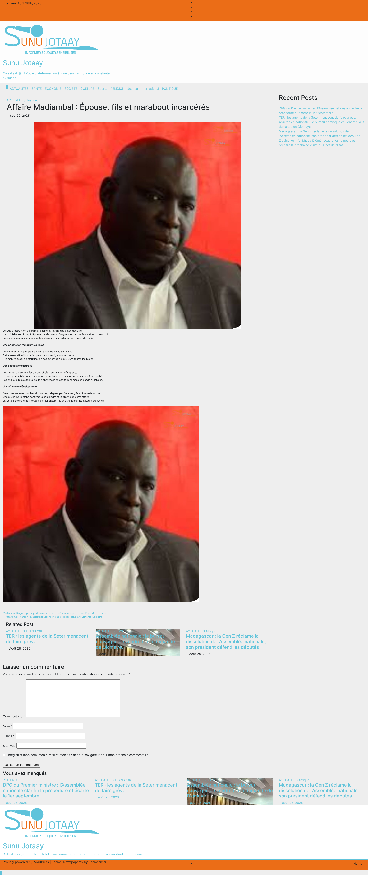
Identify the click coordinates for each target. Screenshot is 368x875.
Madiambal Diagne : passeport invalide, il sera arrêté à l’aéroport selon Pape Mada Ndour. (55, 613)
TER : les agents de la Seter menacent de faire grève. (47, 638)
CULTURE (87, 89)
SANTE (37, 89)
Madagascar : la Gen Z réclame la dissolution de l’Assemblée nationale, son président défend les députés (226, 641)
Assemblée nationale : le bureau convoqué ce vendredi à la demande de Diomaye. (135, 641)
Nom (7, 726)
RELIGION (117, 89)
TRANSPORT (35, 631)
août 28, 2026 (16, 803)
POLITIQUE (170, 89)
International (150, 89)
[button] (354, 89)
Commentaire (14, 716)
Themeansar (97, 862)
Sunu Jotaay (23, 63)
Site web (9, 746)
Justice (132, 89)
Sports (102, 89)
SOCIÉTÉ (70, 89)
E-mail (9, 736)
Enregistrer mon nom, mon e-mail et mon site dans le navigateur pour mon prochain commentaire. (77, 755)
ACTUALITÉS (19, 89)
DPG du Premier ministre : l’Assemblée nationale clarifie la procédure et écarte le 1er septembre (46, 790)
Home (357, 863)
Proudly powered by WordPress (26, 862)
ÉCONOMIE (53, 89)
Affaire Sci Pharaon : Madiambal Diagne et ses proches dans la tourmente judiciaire (53, 616)
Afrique (211, 631)
